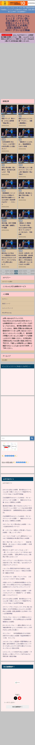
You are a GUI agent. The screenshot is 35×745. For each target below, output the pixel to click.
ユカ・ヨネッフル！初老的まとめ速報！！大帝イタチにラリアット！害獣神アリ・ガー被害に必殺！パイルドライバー (17, 593)
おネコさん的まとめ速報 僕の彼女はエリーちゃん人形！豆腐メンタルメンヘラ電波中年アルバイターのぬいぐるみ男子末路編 (17, 492)
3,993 (33, 272)
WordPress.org (6, 312)
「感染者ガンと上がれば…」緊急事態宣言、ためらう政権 (25, 144)
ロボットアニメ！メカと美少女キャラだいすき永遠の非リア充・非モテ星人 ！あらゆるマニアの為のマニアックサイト (17, 563)
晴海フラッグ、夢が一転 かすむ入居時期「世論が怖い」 (8, 121)
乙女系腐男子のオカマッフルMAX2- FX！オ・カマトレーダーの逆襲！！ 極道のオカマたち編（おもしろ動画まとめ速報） (17, 500)
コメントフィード (7, 308)
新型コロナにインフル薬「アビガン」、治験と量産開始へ (25, 121)
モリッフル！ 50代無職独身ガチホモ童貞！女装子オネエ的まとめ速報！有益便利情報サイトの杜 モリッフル (17, 635)
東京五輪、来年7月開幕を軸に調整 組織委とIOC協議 (9, 225)
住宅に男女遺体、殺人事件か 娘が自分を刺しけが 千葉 (8, 170)
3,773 (25, 272)
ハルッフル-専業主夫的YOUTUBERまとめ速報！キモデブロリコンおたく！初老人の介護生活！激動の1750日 (17, 571)
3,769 (7, 272)
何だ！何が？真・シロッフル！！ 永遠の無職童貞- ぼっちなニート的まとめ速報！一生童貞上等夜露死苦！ (17, 544)
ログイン (5, 299)
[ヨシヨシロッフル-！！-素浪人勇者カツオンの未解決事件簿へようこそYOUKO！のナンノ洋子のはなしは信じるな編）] (17, 627)
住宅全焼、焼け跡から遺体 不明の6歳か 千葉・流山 (25, 195)
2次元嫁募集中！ (17, 706)
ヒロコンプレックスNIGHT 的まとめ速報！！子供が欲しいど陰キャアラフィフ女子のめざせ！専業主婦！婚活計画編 (17, 654)
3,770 (12, 272)
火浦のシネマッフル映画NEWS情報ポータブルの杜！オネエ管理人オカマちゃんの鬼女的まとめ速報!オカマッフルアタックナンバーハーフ (17, 585)
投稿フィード (6, 303)
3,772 (20, 272)
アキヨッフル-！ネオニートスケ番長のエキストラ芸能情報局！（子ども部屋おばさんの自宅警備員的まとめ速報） (17, 619)
